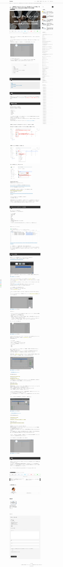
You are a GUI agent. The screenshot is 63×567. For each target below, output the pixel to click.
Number (11, 1)
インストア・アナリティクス (47, 56)
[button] (19, 31)
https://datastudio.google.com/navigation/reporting (16, 259)
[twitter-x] (30, 563)
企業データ (45, 71)
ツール (21, 472)
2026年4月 (44, 90)
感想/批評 (44, 80)
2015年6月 (44, 102)
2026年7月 (44, 87)
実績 (44, 77)
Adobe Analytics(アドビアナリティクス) (47, 35)
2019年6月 (44, 93)
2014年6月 (44, 117)
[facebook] (31, 563)
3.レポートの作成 (16, 71)
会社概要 (22, 564)
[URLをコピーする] (0, 287)
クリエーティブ (45, 59)
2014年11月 (44, 111)
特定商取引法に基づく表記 (35, 564)
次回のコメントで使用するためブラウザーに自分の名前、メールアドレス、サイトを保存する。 (23, 548)
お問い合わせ (40, 564)
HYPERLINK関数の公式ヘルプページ (16, 413)
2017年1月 (44, 96)
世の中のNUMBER (45, 68)
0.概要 (12, 83)
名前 (11, 540)
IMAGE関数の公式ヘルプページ (15, 372)
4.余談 (14, 72)
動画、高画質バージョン (13, 276)
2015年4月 (44, 105)
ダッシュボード (18, 472)
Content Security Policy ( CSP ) (47, 41)
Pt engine (44, 52)
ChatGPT (44, 38)
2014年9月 (44, 114)
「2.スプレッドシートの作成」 (31, 120)
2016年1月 (44, 99)
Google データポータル (13, 472)
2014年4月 (44, 120)
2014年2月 (44, 123)
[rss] (32, 563)
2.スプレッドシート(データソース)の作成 (19, 70)
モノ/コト (44, 65)
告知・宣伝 (45, 74)
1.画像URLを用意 (13, 84)
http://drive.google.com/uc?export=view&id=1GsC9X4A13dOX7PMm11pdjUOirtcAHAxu (21, 193)
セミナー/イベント (45, 62)
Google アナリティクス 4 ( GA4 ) (47, 46)
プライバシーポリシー (29, 564)
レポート (23, 472)
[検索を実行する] (52, 7)
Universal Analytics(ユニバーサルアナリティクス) (48, 54)
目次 (14, 66)
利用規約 (25, 564)
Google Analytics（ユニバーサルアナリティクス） (48, 44)
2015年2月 (44, 108)
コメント (12, 530)
